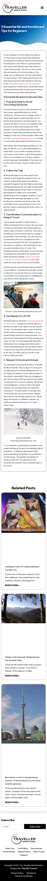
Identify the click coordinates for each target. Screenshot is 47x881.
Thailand (23, 855)
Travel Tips (9, 848)
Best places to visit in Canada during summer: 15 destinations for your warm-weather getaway (23, 780)
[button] (42, 7)
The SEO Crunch (29, 868)
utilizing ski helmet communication (22, 83)
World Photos (24, 851)
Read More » (12, 585)
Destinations (36, 848)
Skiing (6, 445)
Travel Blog (23, 848)
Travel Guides (9, 851)
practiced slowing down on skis (23, 138)
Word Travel (39, 851)
